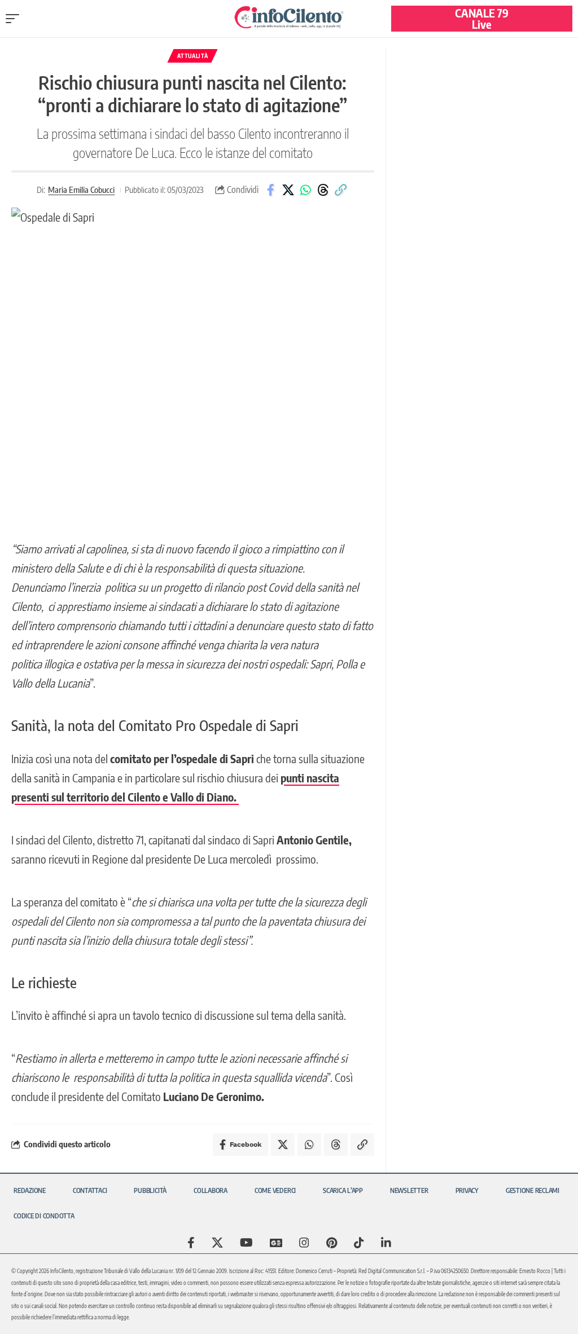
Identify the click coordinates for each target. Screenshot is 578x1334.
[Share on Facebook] (270, 190)
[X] (217, 1242)
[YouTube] (246, 1242)
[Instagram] (304, 1242)
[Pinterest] (331, 1242)
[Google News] (276, 1242)
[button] (15, 18)
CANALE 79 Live (482, 18)
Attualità (192, 55)
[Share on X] (288, 190)
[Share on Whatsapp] (305, 190)
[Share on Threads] (323, 190)
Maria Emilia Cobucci (81, 189)
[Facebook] (191, 1242)
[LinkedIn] (386, 1242)
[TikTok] (359, 1242)
